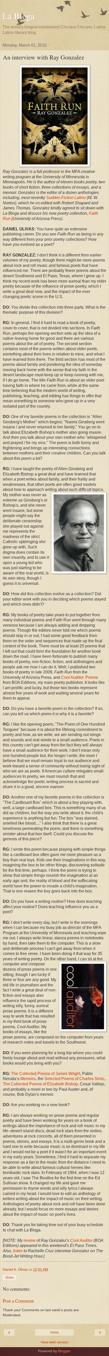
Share (9, 1277)
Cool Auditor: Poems (79, 677)
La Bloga (18, 16)
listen (18, 1251)
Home (54, 1332)
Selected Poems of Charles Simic (74, 1078)
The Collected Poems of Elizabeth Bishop (40, 1084)
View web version (54, 1342)
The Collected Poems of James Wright (45, 1073)
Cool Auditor (81, 1240)
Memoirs (28, 1078)
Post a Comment (18, 1301)
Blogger (64, 1351)
